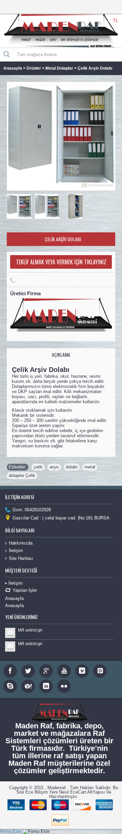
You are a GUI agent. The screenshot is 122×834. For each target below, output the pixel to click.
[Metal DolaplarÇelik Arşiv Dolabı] (21, 205)
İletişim (16, 550)
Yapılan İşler (25, 590)
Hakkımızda (21, 543)
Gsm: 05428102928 (32, 509)
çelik (38, 466)
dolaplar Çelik (22, 475)
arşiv (54, 466)
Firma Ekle (10, 831)
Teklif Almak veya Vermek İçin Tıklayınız (61, 262)
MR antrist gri (30, 630)
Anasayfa (14, 598)
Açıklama (61, 354)
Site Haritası (21, 558)
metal (89, 466)
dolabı (72, 466)
